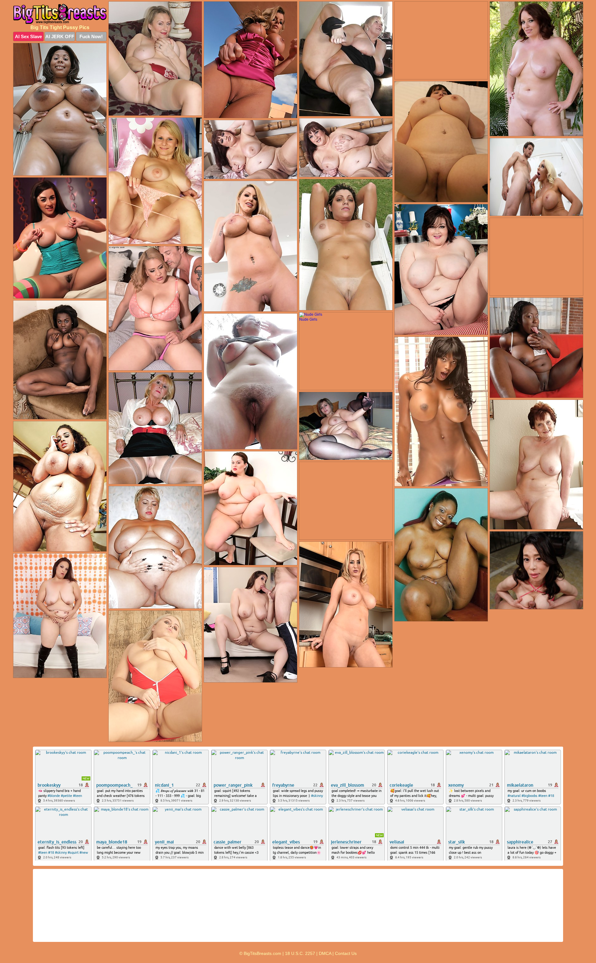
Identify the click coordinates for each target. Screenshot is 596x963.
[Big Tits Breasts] (60, 14)
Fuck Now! (91, 36)
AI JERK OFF (59, 36)
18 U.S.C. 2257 (300, 953)
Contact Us (346, 953)
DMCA (325, 953)
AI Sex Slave (28, 36)
